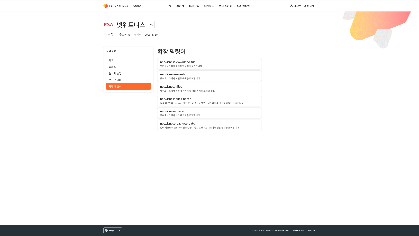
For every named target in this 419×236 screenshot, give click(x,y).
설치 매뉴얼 (115, 73)
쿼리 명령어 (243, 6)
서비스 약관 (312, 230)
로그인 (298, 6)
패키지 (180, 6)
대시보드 (209, 6)
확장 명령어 (115, 86)
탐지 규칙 (194, 6)
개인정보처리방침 (298, 230)
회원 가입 (309, 6)
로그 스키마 (225, 6)
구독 (110, 34)
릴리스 (112, 67)
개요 (111, 60)
